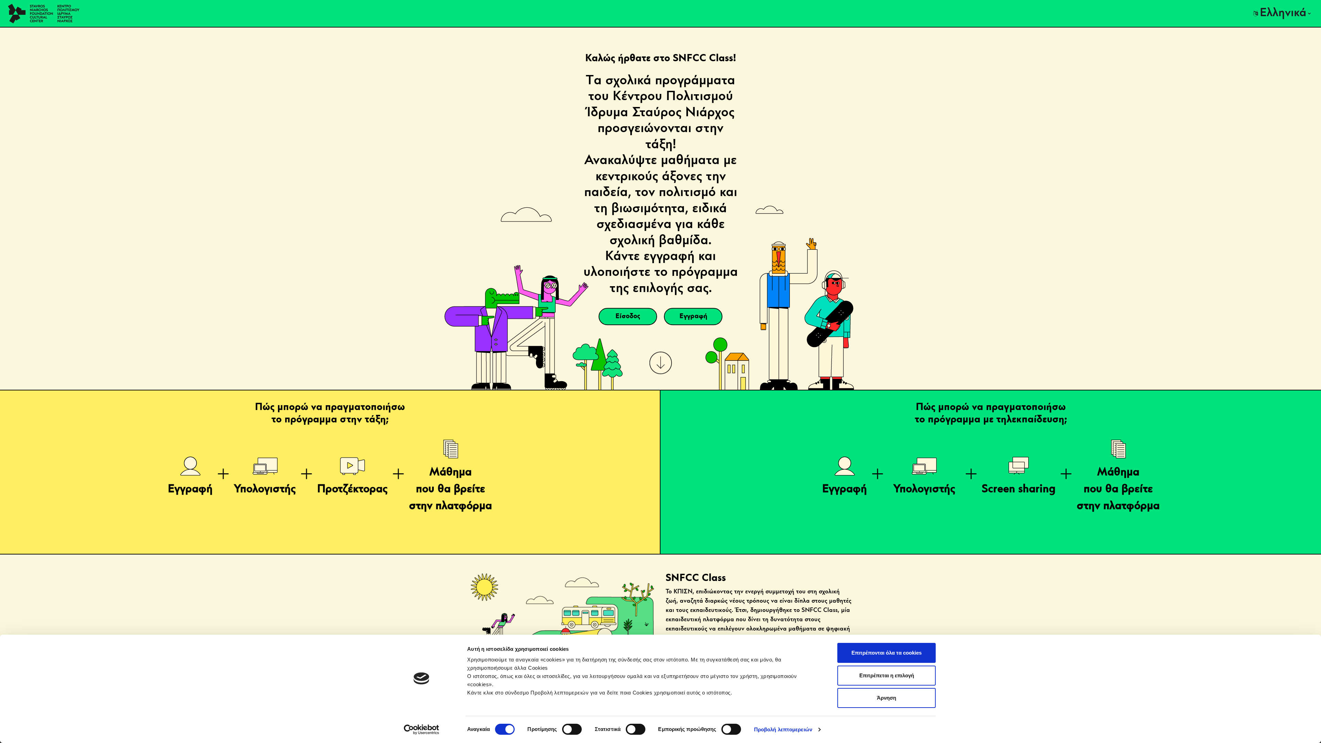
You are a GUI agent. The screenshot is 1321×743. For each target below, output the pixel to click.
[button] (1281, 13)
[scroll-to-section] (660, 363)
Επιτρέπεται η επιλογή (886, 675)
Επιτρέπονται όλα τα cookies (886, 653)
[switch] (572, 729)
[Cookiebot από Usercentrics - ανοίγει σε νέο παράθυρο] (421, 729)
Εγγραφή (693, 316)
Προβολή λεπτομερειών (783, 729)
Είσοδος (627, 316)
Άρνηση (886, 698)
